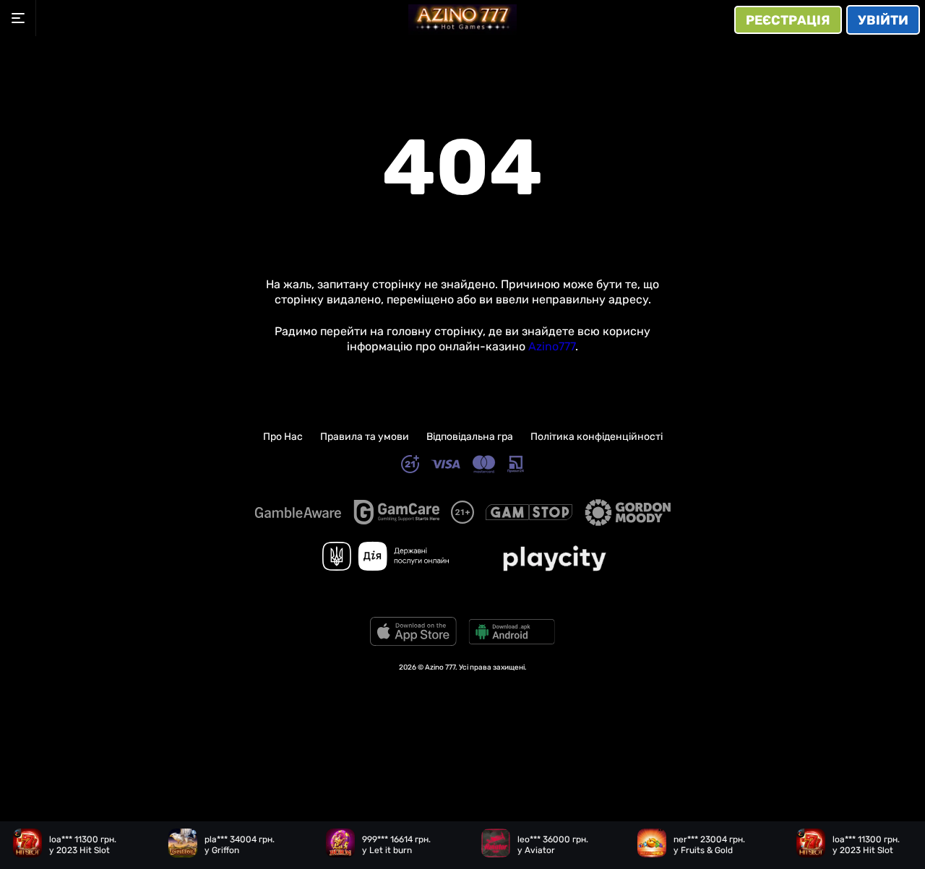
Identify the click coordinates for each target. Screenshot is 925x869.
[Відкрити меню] (18, 18)
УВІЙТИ (883, 19)
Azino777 (551, 346)
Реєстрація (788, 19)
